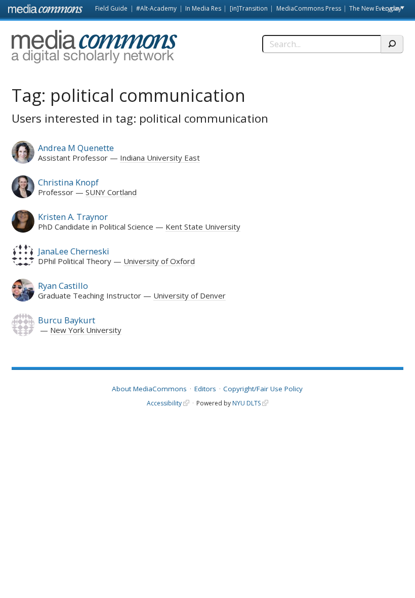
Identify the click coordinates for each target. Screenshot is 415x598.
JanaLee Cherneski (73, 251)
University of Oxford (159, 261)
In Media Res (203, 8)
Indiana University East (160, 158)
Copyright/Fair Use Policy (263, 388)
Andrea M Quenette (76, 148)
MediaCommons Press (308, 8)
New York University (85, 330)
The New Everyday (375, 8)
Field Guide (111, 8)
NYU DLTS (246, 403)
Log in (390, 8)
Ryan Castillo (63, 285)
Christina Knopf (68, 182)
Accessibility (164, 403)
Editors (205, 388)
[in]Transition (249, 8)
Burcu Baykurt (66, 320)
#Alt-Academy (156, 8)
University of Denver (189, 295)
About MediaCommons (149, 388)
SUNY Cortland (111, 192)
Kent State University (202, 226)
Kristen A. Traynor (73, 216)
